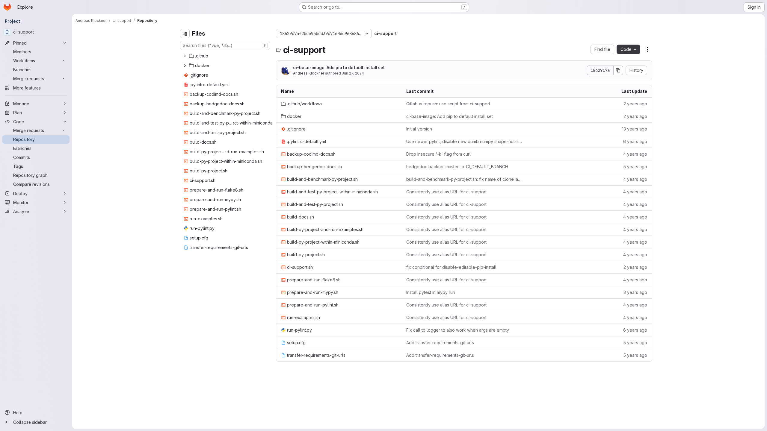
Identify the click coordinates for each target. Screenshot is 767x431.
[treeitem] (225, 56)
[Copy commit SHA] (618, 70)
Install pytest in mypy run (430, 292)
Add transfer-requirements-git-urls (440, 342)
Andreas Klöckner (308, 73)
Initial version (419, 128)
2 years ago (635, 103)
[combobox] (225, 45)
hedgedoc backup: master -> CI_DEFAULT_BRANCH (457, 166)
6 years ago (635, 141)
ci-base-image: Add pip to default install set (339, 67)
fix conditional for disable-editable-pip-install (451, 267)
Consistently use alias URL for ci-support (446, 191)
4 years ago (635, 154)
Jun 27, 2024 (353, 73)
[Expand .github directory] (184, 56)
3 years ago (635, 292)
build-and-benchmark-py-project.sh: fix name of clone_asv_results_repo (464, 179)
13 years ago (634, 128)
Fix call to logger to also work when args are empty (457, 330)
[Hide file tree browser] (185, 33)
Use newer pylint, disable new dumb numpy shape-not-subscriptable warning (464, 141)
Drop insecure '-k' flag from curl (438, 154)
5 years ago (635, 166)
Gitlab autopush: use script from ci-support (448, 103)
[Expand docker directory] (184, 65)
